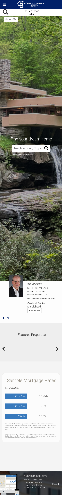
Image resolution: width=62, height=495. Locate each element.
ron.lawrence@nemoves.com (41, 298)
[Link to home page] (31, 4)
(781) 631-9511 (41, 291)
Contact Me (10, 19)
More (55, 484)
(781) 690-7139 (41, 288)
